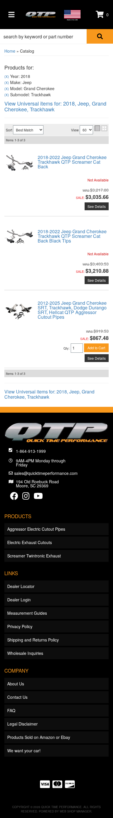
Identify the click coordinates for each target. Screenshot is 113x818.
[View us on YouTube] (38, 497)
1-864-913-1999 (31, 451)
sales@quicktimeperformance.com (46, 473)
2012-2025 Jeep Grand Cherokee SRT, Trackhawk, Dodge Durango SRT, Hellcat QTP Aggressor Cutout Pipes (72, 310)
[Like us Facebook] (14, 497)
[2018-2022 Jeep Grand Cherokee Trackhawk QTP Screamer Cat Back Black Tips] (18, 236)
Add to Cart (96, 347)
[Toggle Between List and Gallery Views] (100, 128)
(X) (6, 76)
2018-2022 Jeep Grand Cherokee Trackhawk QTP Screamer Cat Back (72, 162)
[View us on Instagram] (26, 497)
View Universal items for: (55, 106)
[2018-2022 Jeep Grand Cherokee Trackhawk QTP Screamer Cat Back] (18, 162)
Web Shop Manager (75, 811)
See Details (97, 206)
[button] (56, 36)
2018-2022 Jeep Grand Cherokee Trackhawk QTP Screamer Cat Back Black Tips (72, 236)
